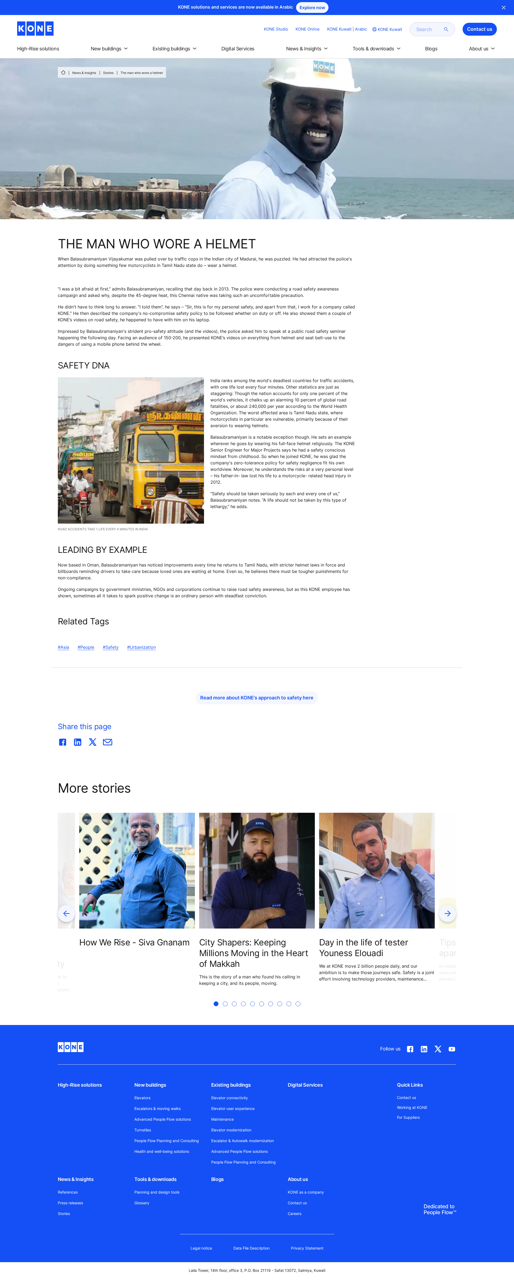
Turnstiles (142, 1130)
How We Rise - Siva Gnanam (134, 942)
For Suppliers (408, 1117)
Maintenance (222, 1119)
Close (504, 7)
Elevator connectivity (229, 1097)
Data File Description (251, 1248)
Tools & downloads (155, 1179)
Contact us (297, 1203)
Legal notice (201, 1248)
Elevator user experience (233, 1108)
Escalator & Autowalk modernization (242, 1140)
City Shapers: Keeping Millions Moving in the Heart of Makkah (253, 953)
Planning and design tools (156, 1192)
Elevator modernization (231, 1130)
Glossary (141, 1203)
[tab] (216, 1010)
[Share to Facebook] (62, 741)
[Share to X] (92, 741)
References (68, 1192)
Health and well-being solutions (161, 1151)
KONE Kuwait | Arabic (347, 29)
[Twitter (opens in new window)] (438, 1048)
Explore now (312, 7)
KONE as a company (306, 1192)
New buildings (150, 1085)
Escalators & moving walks (157, 1108)
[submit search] (446, 29)
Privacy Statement (307, 1248)
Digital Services (305, 1085)
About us (298, 1179)
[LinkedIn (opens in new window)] (424, 1048)
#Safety (111, 647)
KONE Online (308, 29)
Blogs (217, 1179)
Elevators (142, 1097)
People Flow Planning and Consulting (166, 1140)
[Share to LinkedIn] (77, 741)
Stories (108, 73)
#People (86, 647)
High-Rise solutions (80, 1085)
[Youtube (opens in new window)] (452, 1048)
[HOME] (63, 72)
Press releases (70, 1203)
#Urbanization (141, 647)
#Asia (63, 647)
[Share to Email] (107, 741)
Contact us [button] (479, 29)
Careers (294, 1213)
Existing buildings (231, 1085)
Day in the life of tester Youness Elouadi (363, 947)
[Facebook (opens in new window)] (410, 1048)
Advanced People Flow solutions (162, 1119)
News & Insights (84, 73)
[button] (42, 49)
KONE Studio (276, 29)
